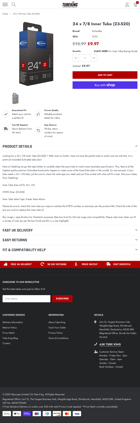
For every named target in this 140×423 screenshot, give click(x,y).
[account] (127, 4)
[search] (14, 4)
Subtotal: (77, 66)
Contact (6, 343)
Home (5, 13)
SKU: (75, 36)
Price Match (9, 333)
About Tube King (56, 322)
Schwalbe (97, 31)
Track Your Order (57, 327)
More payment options (105, 93)
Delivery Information (13, 322)
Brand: (76, 31)
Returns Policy (10, 327)
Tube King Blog (10, 338)
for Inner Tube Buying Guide (115, 51)
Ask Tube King (110, 344)
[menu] (5, 4)
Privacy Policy (55, 333)
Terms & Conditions (58, 338)
